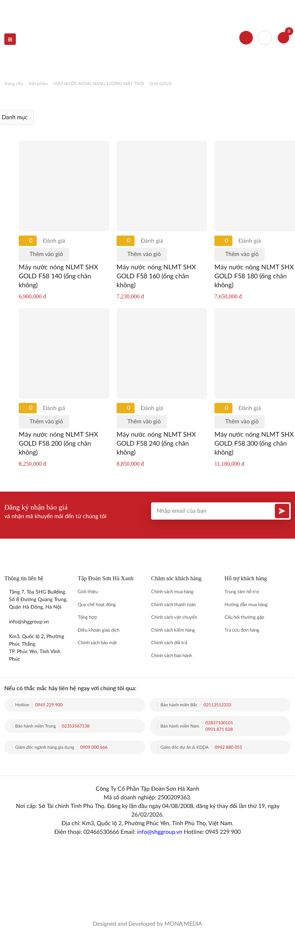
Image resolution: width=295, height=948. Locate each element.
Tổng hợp (87, 617)
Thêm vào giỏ (46, 254)
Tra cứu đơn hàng (241, 630)
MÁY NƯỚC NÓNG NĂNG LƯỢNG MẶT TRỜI (99, 84)
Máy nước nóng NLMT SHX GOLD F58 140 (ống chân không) (58, 276)
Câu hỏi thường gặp (244, 617)
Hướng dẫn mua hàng (246, 605)
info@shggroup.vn (159, 832)
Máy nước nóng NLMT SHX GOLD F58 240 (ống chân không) (156, 444)
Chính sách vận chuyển (174, 617)
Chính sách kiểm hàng (173, 630)
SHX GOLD (161, 84)
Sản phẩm (38, 84)
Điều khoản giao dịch (98, 630)
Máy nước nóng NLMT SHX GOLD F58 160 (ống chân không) (156, 276)
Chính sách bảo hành (171, 656)
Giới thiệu (88, 592)
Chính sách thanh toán (173, 605)
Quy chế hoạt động (97, 605)
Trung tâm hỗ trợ (241, 592)
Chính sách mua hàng (172, 592)
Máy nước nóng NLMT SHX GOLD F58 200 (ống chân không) (58, 444)
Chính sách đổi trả (169, 643)
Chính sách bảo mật (97, 643)
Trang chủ (13, 84)
